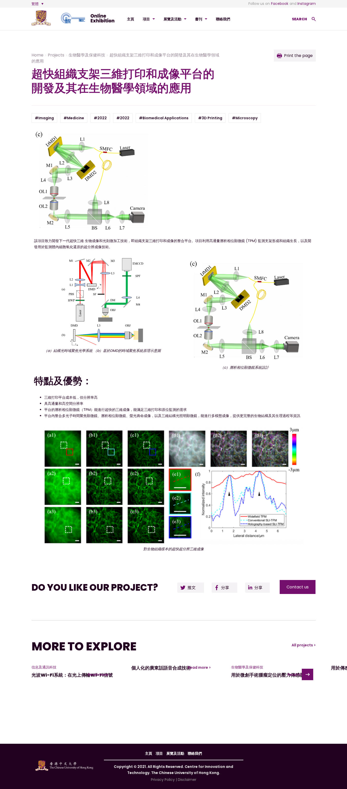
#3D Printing (210, 118)
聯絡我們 (223, 19)
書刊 (198, 19)
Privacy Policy (163, 779)
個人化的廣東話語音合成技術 (161, 668)
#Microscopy (245, 118)
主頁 (130, 19)
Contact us (298, 587)
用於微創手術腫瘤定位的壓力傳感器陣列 (272, 675)
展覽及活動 (172, 19)
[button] (307, 674)
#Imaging (44, 118)
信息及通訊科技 (43, 667)
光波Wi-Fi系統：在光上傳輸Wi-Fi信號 (72, 675)
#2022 (100, 118)
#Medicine (74, 118)
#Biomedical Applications (163, 118)
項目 (146, 19)
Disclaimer (187, 779)
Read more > (99, 674)
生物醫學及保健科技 (247, 667)
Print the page (298, 55)
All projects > (304, 645)
